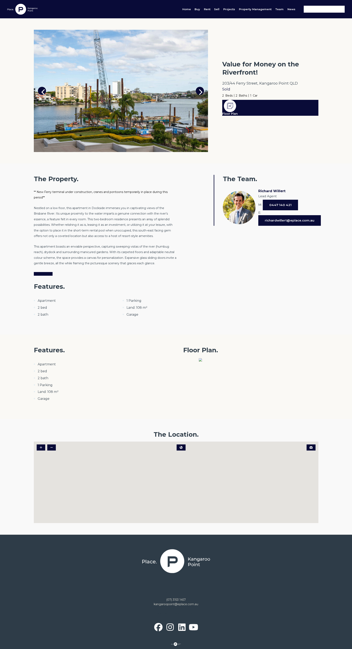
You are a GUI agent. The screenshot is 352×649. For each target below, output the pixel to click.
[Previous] (42, 91)
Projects (229, 9)
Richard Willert (272, 191)
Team (279, 9)
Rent (207, 9)
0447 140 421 (280, 205)
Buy (197, 9)
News (291, 9)
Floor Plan (230, 114)
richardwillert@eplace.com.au (289, 220)
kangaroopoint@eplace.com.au (176, 604)
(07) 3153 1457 (176, 600)
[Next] (200, 91)
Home (186, 9)
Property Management (255, 9)
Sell (216, 9)
